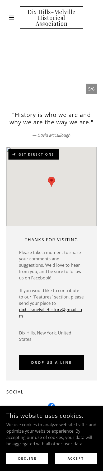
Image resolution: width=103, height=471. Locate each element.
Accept (76, 458)
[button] (13, 17)
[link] (51, 17)
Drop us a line (51, 362)
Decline (27, 458)
